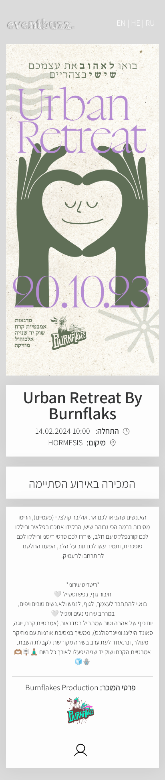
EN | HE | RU (136, 23)
